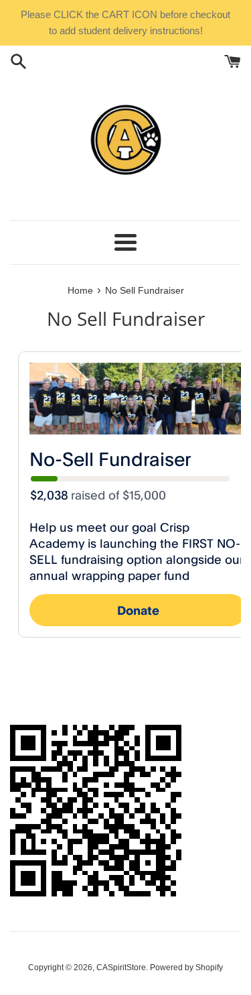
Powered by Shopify (186, 967)
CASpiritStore (121, 967)
